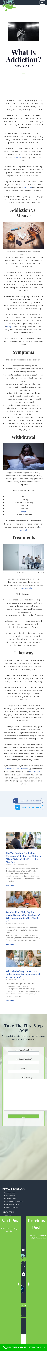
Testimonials (10, 1224)
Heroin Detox (10, 1196)
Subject (24, 1068)
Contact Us (9, 1227)
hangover (10, 326)
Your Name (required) (23, 1050)
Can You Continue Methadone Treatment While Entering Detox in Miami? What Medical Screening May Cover (23, 858)
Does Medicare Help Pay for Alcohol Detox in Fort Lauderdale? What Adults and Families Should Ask (23, 917)
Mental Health (11, 1242)
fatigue (24, 512)
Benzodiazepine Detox (14, 1201)
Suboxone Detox (11, 1207)
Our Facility (10, 1222)
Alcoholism (9, 1236)
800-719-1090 (34, 772)
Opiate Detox (10, 1198)
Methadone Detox (12, 1204)
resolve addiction (25, 588)
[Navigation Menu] (42, 2)
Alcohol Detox (10, 1193)
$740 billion (27, 187)
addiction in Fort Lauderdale (17, 769)
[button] (28, 800)
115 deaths (17, 157)
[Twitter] (23, 1274)
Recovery (9, 1245)
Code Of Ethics (11, 1219)
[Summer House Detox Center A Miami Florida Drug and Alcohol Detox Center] (9, 6)
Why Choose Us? (11, 1216)
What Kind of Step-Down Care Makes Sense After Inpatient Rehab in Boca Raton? (23, 974)
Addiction (9, 1239)
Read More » (10, 885)
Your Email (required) (23, 1059)
